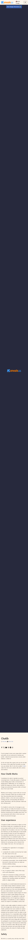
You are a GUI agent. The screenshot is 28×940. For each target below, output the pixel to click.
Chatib (24, 766)
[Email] (6, 747)
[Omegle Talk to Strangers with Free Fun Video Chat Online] (7, 2)
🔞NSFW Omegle (18, 2)
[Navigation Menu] (25, 2)
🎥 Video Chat (10, 741)
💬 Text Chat (3, 741)
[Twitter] (4, 747)
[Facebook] (2, 747)
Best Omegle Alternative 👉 (14, 6)
